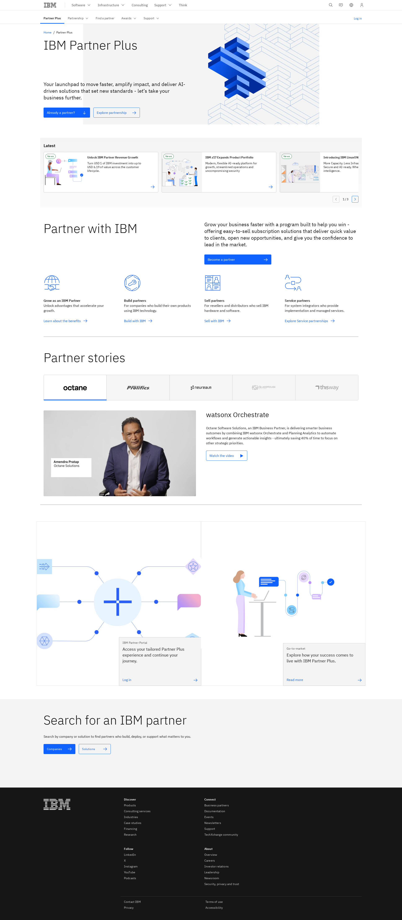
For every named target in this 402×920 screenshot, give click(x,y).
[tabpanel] (201, 454)
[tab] (75, 387)
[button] (351, 5)
